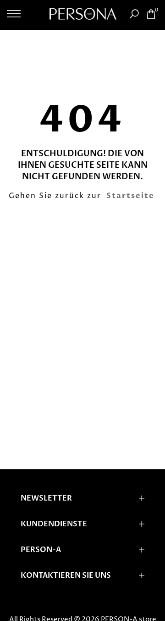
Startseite (130, 196)
